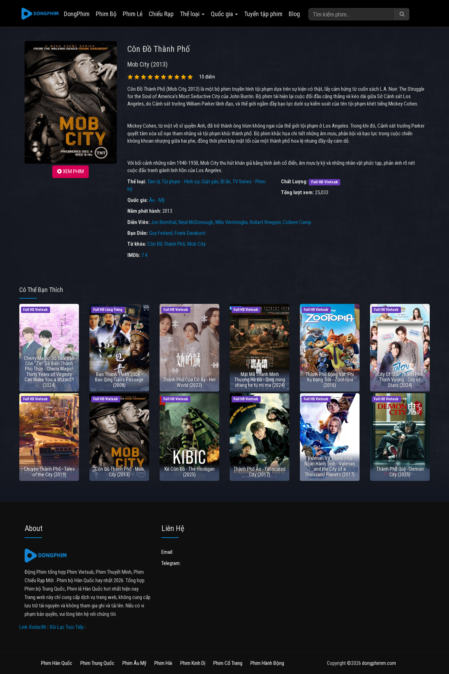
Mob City (196, 244)
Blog (294, 14)
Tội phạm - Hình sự (181, 181)
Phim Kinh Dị (192, 663)
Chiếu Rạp (161, 14)
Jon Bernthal (163, 222)
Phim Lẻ (132, 14)
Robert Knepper (265, 222)
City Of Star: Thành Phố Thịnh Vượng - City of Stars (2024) (400, 380)
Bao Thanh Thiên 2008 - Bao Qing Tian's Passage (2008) (119, 380)
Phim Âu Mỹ (134, 663)
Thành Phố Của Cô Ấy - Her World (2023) (189, 382)
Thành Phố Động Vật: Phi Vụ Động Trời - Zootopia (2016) (330, 380)
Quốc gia (222, 14)
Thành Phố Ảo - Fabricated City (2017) (260, 471)
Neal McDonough (196, 222)
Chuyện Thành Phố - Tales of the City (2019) (49, 471)
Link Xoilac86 (32, 627)
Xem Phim (73, 171)
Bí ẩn (225, 181)
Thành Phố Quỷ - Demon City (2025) (400, 471)
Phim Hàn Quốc (56, 663)
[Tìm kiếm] (402, 14)
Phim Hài (163, 663)
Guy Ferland (161, 233)
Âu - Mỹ (157, 200)
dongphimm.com (379, 663)
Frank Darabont (190, 233)
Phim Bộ (106, 14)
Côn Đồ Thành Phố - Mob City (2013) (119, 471)
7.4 (144, 255)
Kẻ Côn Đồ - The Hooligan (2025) (190, 471)
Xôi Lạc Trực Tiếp (66, 627)
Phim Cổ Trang (227, 663)
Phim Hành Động (267, 663)
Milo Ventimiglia (231, 222)
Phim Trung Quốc (97, 663)
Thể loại (190, 14)
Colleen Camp (297, 222)
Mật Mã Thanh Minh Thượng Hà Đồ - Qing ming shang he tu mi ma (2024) (259, 380)
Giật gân (210, 181)
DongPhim (76, 14)
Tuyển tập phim (263, 14)
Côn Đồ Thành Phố (166, 244)
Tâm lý (153, 181)
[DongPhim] (40, 14)
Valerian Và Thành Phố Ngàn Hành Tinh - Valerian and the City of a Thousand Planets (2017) (329, 466)
